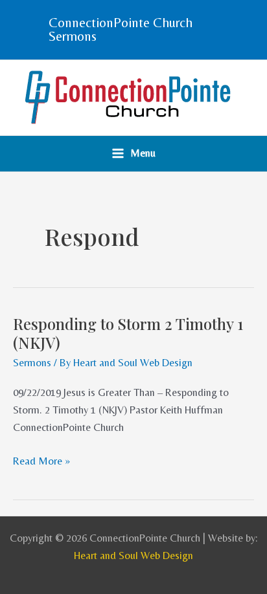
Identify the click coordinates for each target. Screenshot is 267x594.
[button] (133, 30)
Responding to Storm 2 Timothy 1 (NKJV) (128, 333)
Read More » (41, 459)
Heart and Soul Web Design (133, 555)
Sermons (32, 363)
